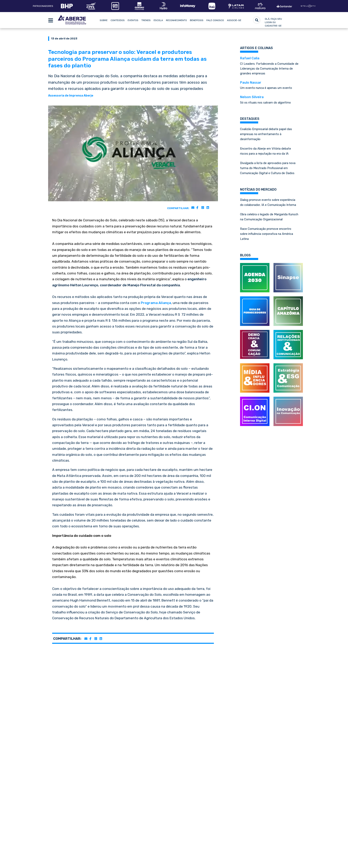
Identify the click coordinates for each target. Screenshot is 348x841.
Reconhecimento (176, 20)
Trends (146, 20)
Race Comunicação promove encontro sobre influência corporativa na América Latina (266, 234)
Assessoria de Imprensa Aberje (70, 95)
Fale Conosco (215, 20)
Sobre (104, 20)
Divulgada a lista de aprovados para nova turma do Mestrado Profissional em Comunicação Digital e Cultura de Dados (267, 168)
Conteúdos (118, 20)
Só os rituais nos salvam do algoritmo (265, 99)
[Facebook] (197, 207)
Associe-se (234, 20)
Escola (158, 20)
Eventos (133, 20)
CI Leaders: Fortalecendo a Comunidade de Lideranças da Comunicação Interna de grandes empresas (269, 65)
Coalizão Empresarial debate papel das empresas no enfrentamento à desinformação (266, 134)
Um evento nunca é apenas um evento (266, 85)
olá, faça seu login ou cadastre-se (273, 22)
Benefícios (196, 20)
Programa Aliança (156, 303)
